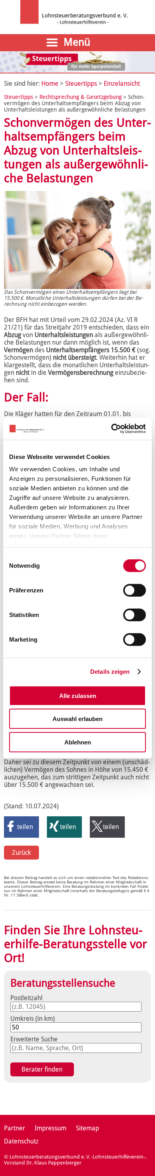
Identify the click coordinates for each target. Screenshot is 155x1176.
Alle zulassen (77, 695)
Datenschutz (21, 1141)
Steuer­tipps (81, 83)
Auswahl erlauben (77, 718)
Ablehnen (77, 741)
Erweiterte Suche (34, 1039)
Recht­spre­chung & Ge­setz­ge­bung (81, 97)
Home (49, 83)
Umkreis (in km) (32, 1018)
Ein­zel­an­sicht (122, 83)
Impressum (50, 1128)
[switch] (134, 590)
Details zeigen (110, 671)
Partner (14, 1128)
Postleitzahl (26, 998)
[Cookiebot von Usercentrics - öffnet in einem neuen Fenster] (111, 429)
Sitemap (87, 1128)
